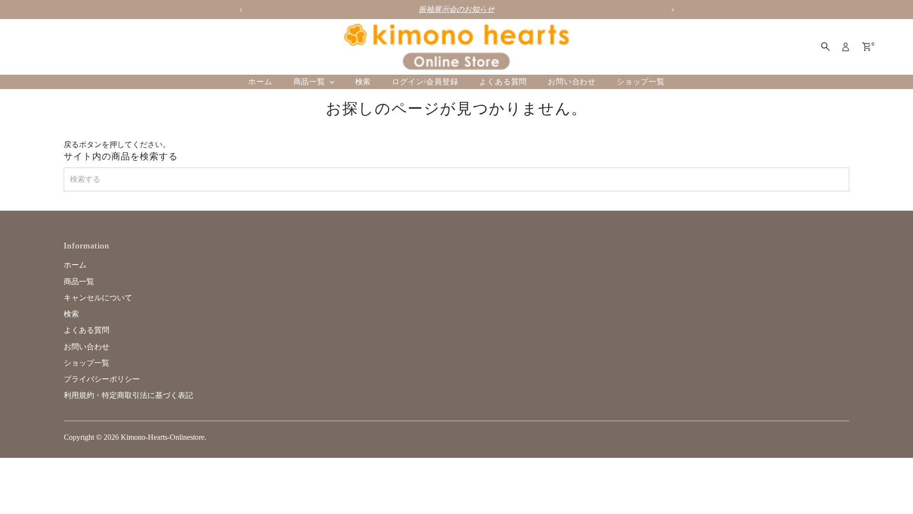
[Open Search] (825, 46)
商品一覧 (310, 82)
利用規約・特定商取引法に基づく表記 (128, 395)
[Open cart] (867, 46)
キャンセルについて (98, 298)
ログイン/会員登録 (425, 82)
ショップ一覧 (641, 82)
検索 (363, 82)
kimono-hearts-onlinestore (162, 437)
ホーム (260, 82)
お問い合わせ (572, 82)
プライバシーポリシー (102, 379)
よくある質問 (503, 82)
